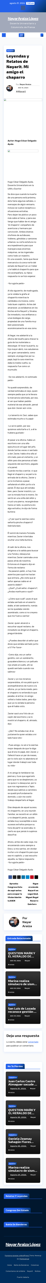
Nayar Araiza (25, 84)
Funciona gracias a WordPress (17, 1256)
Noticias (10, 51)
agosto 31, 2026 (18, 1088)
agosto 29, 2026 (18, 1175)
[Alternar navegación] (21, 35)
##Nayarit (21, 91)
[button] (38, 35)
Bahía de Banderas (21, 1265)
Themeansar (24, 1259)
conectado (33, 1042)
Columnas (13, 1077)
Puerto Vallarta (23, 1277)
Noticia (37, 1271)
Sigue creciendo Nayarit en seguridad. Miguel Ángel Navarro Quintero (32, 894)
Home (9, 1265)
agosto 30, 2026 (18, 1117)
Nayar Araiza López (23, 18)
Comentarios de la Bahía (15, 1271)
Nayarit (30, 1271)
